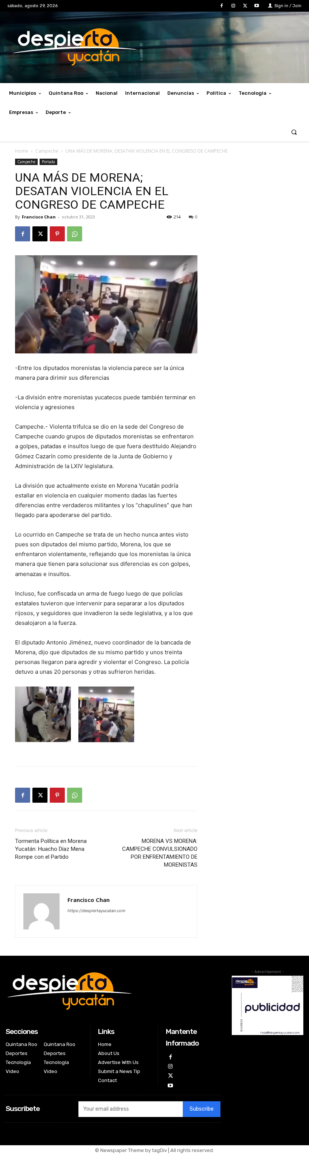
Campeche (46, 151)
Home (21, 151)
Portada (48, 161)
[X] (245, 6)
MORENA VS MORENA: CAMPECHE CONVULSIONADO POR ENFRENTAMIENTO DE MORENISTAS (159, 853)
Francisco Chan (39, 217)
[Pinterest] (57, 233)
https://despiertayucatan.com (96, 910)
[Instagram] (233, 6)
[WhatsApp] (74, 233)
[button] (294, 131)
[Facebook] (221, 6)
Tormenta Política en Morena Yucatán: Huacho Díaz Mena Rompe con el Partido (51, 849)
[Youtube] (257, 6)
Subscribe (202, 1109)
